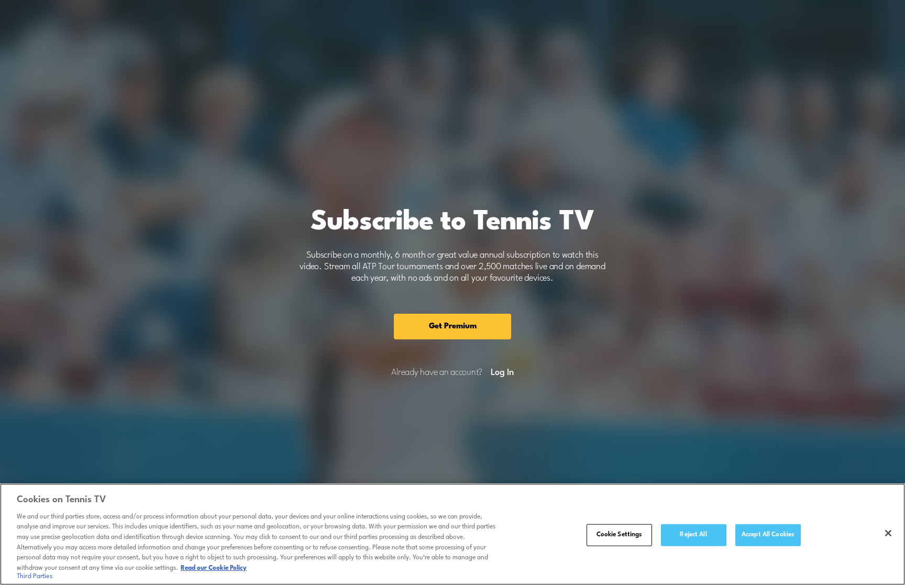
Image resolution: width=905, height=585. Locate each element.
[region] (452, 534)
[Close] (888, 533)
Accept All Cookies (768, 535)
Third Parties (34, 576)
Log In (502, 373)
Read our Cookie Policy (214, 568)
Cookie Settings (619, 535)
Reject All (693, 535)
